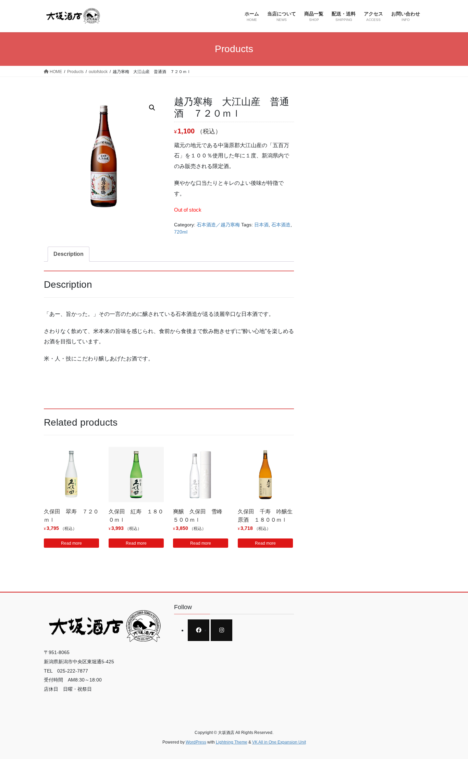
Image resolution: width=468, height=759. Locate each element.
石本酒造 (281, 224)
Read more (71, 543)
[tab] (68, 254)
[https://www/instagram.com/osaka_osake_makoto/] (221, 630)
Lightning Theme (231, 742)
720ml (180, 232)
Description (68, 254)
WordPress (196, 742)
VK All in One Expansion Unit (279, 742)
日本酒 (261, 224)
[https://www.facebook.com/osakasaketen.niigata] (198, 630)
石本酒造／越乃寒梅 (218, 224)
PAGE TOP (450, 730)
